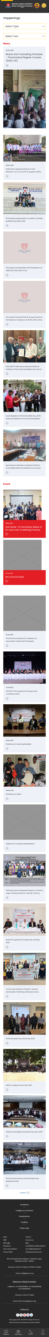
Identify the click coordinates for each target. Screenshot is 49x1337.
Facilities (24, 1222)
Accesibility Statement (33, 1249)
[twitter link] (21, 1315)
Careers (28, 1237)
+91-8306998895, (22, 1286)
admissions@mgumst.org (27, 1301)
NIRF (5, 1240)
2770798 (30, 1267)
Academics (24, 1204)
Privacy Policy (8, 1252)
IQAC (5, 1237)
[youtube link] (24, 1315)
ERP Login (6, 1243)
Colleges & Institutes (24, 1210)
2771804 (37, 1267)
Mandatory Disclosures (33, 1252)
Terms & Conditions (10, 1249)
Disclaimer (7, 1246)
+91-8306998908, (35, 1286)
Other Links (24, 1228)
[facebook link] (17, 1315)
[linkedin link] (31, 1315)
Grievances (29, 1240)
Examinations (24, 1216)
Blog (27, 1243)
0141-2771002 (21, 1267)
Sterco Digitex (36, 1322)
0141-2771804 (28, 1295)
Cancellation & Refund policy (35, 1246)
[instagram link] (28, 1315)
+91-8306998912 (24, 1289)
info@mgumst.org (27, 1273)
